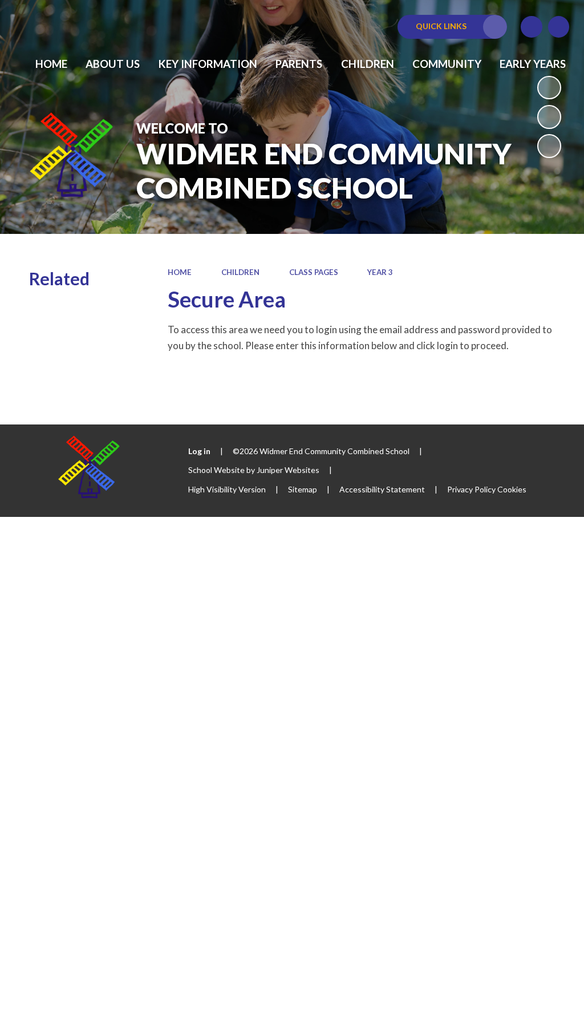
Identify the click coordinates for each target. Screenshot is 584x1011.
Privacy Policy (471, 489)
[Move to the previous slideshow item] (549, 117)
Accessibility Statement (382, 489)
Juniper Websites (288, 470)
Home (180, 272)
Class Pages (313, 272)
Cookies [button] (511, 489)
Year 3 (380, 272)
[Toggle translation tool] (531, 27)
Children (240, 272)
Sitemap (302, 489)
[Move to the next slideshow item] (549, 146)
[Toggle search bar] (559, 27)
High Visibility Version (227, 489)
